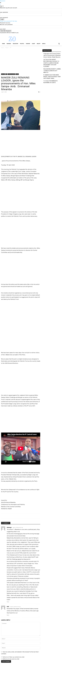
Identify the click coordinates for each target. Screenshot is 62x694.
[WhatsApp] (14, 95)
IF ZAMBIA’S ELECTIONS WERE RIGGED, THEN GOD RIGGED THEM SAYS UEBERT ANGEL (51, 76)
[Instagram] (53, 35)
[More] (17, 95)
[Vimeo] (58, 35)
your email (2, 29)
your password (4, 17)
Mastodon (2, 1)
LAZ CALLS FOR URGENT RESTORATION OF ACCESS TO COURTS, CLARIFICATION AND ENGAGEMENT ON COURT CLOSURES (51, 63)
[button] (59, 44)
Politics (7, 47)
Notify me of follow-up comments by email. (14, 657)
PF (6, 74)
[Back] (0, 4)
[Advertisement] (20, 61)
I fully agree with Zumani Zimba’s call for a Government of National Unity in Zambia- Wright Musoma (51, 55)
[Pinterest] (10, 95)
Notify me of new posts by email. (11, 659)
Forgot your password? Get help (8, 21)
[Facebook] (51, 35)
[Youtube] (60, 35)
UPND (17, 74)
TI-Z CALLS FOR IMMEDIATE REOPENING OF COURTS (50, 81)
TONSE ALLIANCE (11, 74)
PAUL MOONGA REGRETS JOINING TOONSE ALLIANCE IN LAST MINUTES (52, 70)
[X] (55, 35)
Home (2, 47)
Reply (8, 601)
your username (4, 12)
